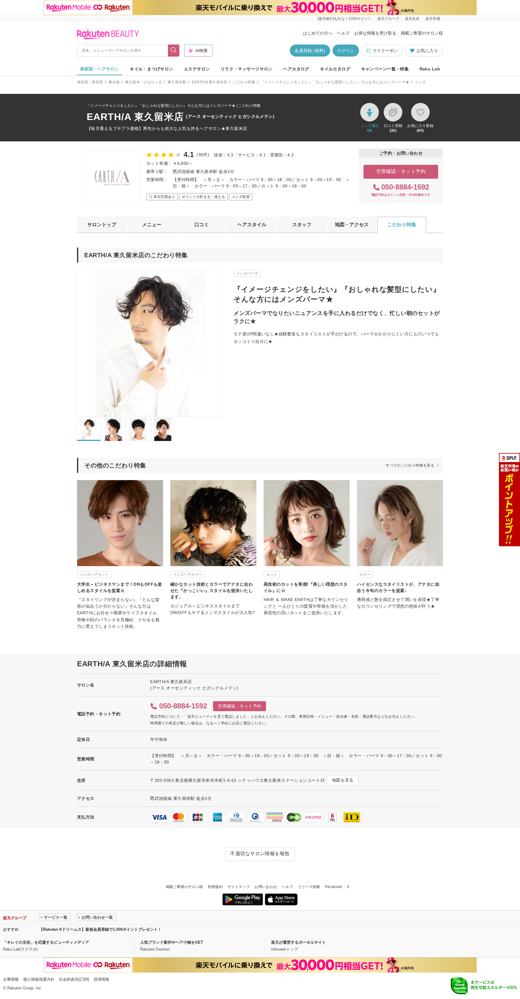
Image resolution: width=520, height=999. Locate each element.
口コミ (201, 224)
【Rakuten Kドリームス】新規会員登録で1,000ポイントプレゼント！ (100, 929)
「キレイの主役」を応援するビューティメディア (46, 942)
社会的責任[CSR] (74, 979)
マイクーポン (385, 50)
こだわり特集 (244, 82)
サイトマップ (239, 887)
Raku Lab (429, 68)
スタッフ (301, 224)
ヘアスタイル (251, 224)
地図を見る (343, 780)
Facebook (333, 887)
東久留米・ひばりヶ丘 (143, 82)
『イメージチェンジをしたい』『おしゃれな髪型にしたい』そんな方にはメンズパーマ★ (335, 82)
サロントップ (101, 224)
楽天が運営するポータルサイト (298, 942)
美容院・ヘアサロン (99, 68)
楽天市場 (433, 19)
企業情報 (11, 979)
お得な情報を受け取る (375, 33)
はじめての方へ (318, 33)
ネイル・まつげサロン (151, 68)
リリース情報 (309, 887)
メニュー (151, 224)
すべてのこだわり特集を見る (410, 465)
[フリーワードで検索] (174, 51)
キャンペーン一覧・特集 (385, 68)
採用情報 (101, 979)
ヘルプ (343, 33)
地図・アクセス (352, 224)
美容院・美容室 (90, 82)
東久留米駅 (177, 82)
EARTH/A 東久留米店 (210, 82)
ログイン (345, 50)
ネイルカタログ (335, 68)
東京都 (114, 82)
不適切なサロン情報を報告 (260, 853)
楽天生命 (412, 19)
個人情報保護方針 (38, 979)
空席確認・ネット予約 (401, 171)
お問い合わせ (266, 887)
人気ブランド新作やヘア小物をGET (171, 942)
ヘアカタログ (296, 68)
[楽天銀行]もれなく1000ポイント (344, 19)
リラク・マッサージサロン (247, 68)
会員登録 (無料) (310, 50)
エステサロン (197, 68)
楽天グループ (388, 19)
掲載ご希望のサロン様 (422, 33)
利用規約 (215, 887)
